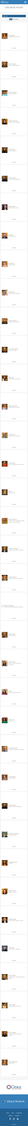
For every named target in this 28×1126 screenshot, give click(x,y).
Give (13, 1113)
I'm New (10, 1115)
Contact (14, 48)
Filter (11, 19)
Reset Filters (15, 19)
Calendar (19, 1113)
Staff (7, 1113)
